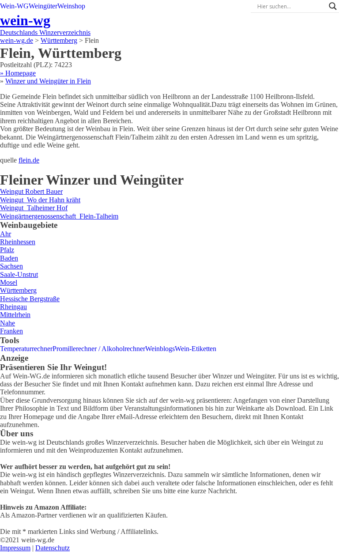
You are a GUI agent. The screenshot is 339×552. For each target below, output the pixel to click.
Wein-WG (14, 6)
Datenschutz (52, 548)
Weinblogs (160, 348)
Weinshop (71, 6)
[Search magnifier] (333, 6)
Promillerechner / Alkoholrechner (99, 348)
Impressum (15, 548)
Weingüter (43, 6)
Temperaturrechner (26, 348)
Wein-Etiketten (195, 348)
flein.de (29, 160)
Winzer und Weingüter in (48, 81)
